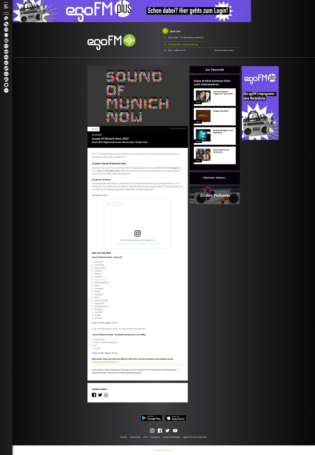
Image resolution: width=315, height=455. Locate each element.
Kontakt (123, 437)
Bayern (221, 177)
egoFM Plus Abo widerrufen (195, 437)
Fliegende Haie (100, 279)
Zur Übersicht (214, 69)
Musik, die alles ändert (224, 50)
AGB (145, 437)
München (209, 177)
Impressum (155, 437)
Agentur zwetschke (167, 450)
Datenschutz (135, 437)
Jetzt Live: (175, 31)
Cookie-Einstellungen (171, 437)
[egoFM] (111, 49)
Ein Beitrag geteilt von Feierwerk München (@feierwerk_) (137, 244)
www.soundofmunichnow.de (105, 362)
